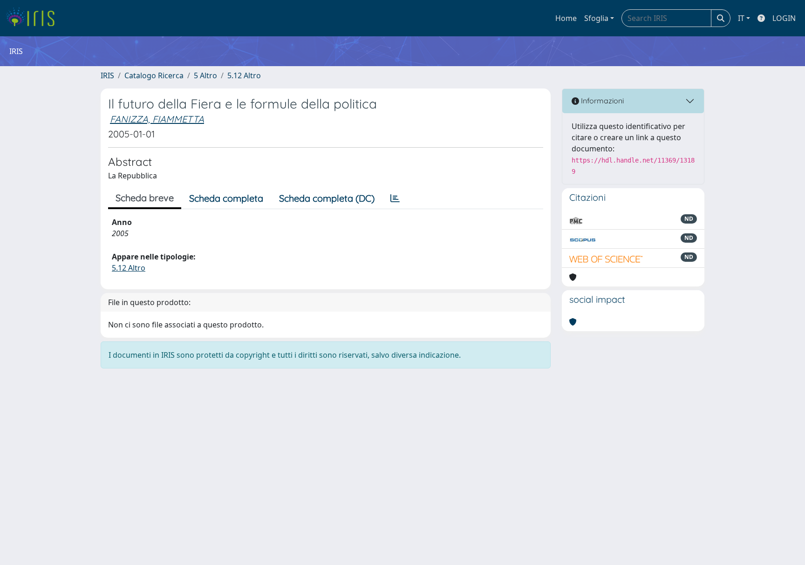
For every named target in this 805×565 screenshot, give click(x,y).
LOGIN (784, 18)
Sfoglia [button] (596, 18)
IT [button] (741, 18)
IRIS (107, 75)
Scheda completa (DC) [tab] (327, 198)
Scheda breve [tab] (145, 198)
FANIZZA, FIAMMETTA (157, 119)
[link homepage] (34, 18)
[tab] (395, 198)
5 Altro (205, 75)
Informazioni (601, 100)
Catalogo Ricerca (154, 75)
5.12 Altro (244, 75)
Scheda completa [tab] (226, 198)
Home (566, 18)
